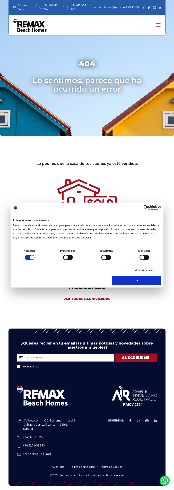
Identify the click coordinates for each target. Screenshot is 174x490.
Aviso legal (58, 466)
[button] (158, 25)
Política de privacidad (82, 466)
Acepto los (48, 366)
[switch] (68, 257)
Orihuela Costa (22, 7)
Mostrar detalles (144, 269)
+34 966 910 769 (50, 7)
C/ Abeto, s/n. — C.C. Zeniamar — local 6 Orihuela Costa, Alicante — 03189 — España (49, 424)
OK (136, 280)
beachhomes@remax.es (111, 7)
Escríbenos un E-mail (37, 454)
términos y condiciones (57, 366)
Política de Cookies (111, 466)
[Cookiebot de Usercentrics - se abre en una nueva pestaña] (146, 207)
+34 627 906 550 (78, 7)
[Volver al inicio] (30, 25)
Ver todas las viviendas (86, 299)
